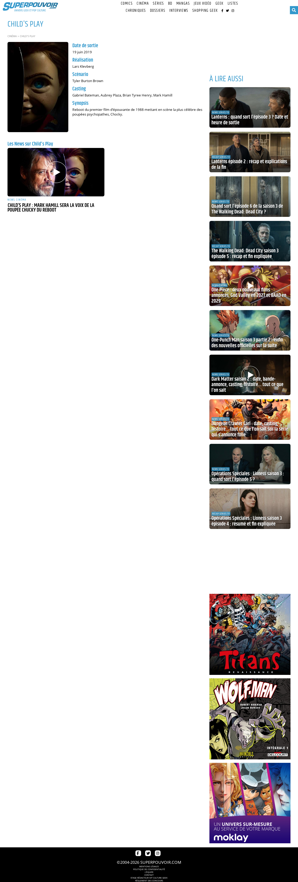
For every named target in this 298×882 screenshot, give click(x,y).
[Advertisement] (249, 42)
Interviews (178, 10)
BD (170, 3)
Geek (219, 3)
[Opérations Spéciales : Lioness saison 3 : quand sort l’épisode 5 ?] (249, 464)
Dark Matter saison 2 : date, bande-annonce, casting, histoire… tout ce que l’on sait (247, 384)
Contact (149, 874)
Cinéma (143, 3)
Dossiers (157, 10)
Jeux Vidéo (202, 3)
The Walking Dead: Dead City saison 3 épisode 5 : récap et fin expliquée (245, 253)
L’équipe (149, 872)
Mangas (183, 3)
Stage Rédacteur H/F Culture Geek (149, 877)
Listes (233, 3)
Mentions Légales (149, 866)
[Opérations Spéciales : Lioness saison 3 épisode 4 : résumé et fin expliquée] (249, 508)
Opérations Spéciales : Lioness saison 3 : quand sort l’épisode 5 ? (247, 476)
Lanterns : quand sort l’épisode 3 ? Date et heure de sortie (249, 120)
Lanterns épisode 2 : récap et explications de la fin (249, 164)
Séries (158, 3)
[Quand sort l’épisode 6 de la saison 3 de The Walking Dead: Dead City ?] (249, 196)
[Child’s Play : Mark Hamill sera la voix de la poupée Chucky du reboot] (56, 172)
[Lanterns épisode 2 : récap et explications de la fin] (249, 152)
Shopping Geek (205, 10)
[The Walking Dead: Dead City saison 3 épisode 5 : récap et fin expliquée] (249, 241)
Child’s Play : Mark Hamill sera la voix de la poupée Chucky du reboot (51, 208)
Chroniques (136, 10)
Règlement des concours (149, 880)
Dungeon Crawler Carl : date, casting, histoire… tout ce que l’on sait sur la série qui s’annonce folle (249, 429)
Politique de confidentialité (149, 869)
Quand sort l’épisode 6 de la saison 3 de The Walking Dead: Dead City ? (247, 209)
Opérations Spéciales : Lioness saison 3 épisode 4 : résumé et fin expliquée (246, 521)
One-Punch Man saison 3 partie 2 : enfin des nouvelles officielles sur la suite (247, 343)
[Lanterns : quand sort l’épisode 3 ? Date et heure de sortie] (249, 107)
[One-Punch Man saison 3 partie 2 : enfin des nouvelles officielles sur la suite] (249, 330)
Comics (127, 3)
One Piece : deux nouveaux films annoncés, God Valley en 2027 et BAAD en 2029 (248, 295)
